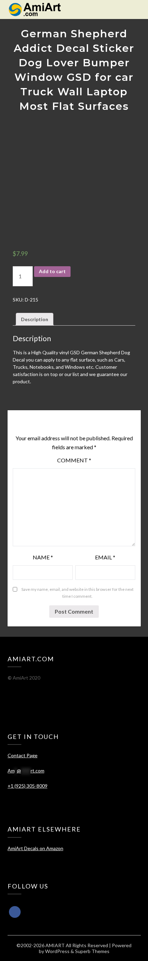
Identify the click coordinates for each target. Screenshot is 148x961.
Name (43, 557)
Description (34, 319)
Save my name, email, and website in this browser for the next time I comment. (77, 593)
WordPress (57, 951)
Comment (74, 460)
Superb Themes (92, 951)
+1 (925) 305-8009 (27, 786)
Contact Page (23, 755)
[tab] (34, 319)
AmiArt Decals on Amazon (35, 848)
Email (105, 557)
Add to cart (52, 271)
